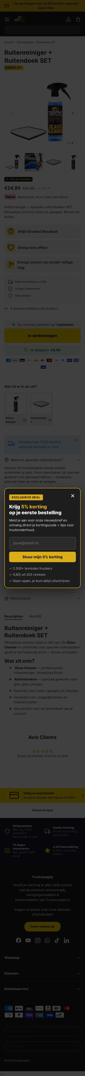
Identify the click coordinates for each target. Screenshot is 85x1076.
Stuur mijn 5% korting (42, 557)
